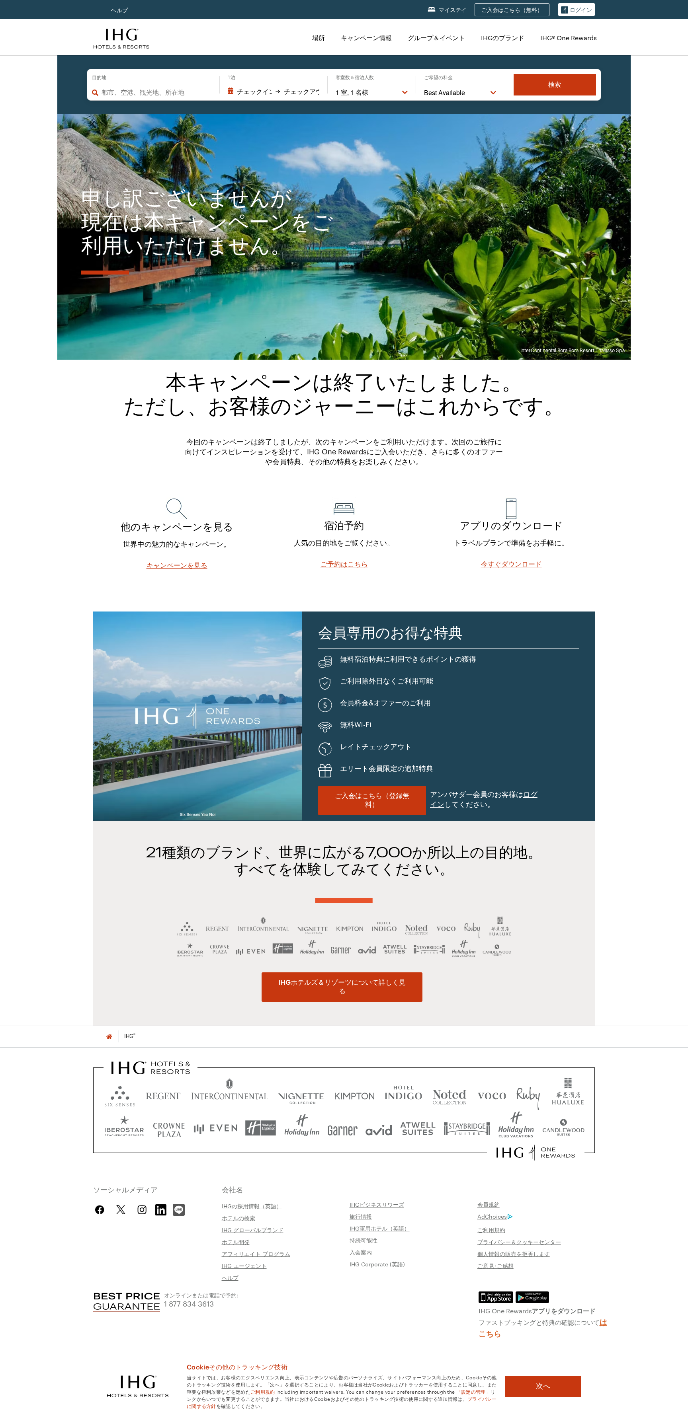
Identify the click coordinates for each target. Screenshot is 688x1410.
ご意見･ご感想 (495, 1266)
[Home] (109, 1036)
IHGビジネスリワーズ (377, 1204)
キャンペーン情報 (366, 37)
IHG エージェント (244, 1266)
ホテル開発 (236, 1242)
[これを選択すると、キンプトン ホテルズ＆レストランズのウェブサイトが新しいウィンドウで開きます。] (354, 1094)
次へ (543, 1386)
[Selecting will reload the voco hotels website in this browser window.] (491, 1094)
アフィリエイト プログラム (256, 1254)
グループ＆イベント (436, 37)
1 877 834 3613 (189, 1303)
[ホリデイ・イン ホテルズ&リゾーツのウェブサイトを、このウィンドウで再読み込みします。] (302, 1128)
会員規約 (488, 1204)
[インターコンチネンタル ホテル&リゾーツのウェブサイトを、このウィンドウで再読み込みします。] (230, 1094)
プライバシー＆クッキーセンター (519, 1242)
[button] (576, 9)
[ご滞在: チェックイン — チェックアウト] (273, 91)
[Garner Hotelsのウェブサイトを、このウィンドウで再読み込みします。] (343, 1128)
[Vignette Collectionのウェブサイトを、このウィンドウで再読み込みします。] (301, 1094)
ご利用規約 (491, 1230)
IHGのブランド (502, 37)
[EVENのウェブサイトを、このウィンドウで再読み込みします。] (215, 1128)
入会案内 (361, 1252)
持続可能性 (363, 1240)
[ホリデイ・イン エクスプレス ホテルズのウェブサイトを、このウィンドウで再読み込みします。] (260, 1128)
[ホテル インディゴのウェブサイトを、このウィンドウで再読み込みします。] (403, 1094)
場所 (318, 37)
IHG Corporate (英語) (377, 1264)
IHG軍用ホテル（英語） (380, 1228)
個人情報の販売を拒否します (513, 1254)
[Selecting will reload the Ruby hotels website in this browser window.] (528, 1094)
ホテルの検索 (238, 1218)
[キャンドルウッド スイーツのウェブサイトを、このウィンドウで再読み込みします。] (563, 1128)
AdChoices (492, 1216)
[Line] (179, 1209)
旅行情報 (361, 1216)
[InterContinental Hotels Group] (121, 37)
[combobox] (156, 92)
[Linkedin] (161, 1209)
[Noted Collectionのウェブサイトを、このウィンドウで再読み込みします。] (449, 1094)
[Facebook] (101, 1209)
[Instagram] (142, 1209)
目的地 (99, 77)
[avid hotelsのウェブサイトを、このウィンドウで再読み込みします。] (379, 1128)
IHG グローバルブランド (252, 1230)
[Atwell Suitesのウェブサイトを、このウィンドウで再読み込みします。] (418, 1128)
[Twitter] (121, 1209)
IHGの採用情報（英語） (252, 1206)
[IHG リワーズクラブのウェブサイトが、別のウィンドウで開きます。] (535, 1153)
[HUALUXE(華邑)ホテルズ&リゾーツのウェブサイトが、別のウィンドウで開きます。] (567, 1094)
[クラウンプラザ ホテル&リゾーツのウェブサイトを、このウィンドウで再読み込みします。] (169, 1128)
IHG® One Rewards (568, 37)
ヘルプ (119, 10)
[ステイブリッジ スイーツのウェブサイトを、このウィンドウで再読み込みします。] (467, 1128)
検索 (554, 84)
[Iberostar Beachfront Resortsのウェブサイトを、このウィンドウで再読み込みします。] (124, 1128)
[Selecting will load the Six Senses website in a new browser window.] (120, 1094)
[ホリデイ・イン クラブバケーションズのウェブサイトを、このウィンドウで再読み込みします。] (516, 1128)
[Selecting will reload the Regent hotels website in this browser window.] (163, 1094)
